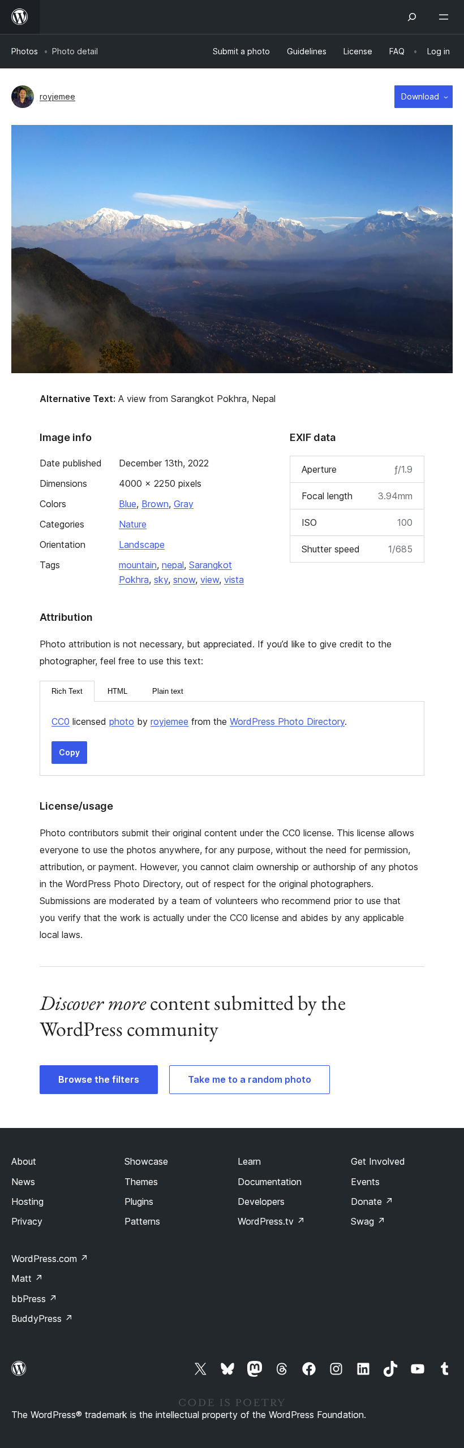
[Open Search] (412, 17)
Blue (127, 503)
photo (121, 721)
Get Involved (378, 1161)
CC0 (60, 721)
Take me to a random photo (249, 1079)
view (209, 579)
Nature (133, 524)
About (23, 1161)
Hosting (27, 1201)
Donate (372, 1201)
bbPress (34, 1298)
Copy (69, 752)
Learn (249, 1161)
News (23, 1181)
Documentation (270, 1181)
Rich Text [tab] (67, 691)
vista (234, 579)
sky (161, 579)
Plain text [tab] (167, 691)
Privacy (26, 1221)
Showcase (146, 1161)
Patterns (142, 1221)
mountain (138, 564)
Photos (24, 51)
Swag (368, 1221)
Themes (141, 1181)
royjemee (57, 96)
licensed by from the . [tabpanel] (199, 721)
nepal (173, 564)
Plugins (138, 1201)
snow (184, 579)
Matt (27, 1278)
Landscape (142, 544)
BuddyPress (42, 1318)
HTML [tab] (117, 691)
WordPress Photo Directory (287, 721)
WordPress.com (49, 1258)
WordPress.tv (271, 1221)
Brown (155, 503)
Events (365, 1181)
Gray (184, 503)
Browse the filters (98, 1079)
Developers (261, 1201)
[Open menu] (446, 17)
